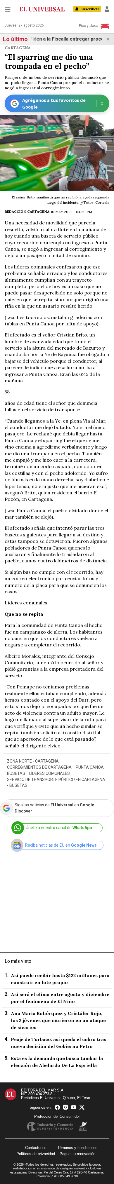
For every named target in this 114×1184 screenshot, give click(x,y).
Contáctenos (35, 1148)
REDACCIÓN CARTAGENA (27, 211)
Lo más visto (18, 961)
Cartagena (18, 47)
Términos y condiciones (77, 1148)
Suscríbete (90, 9)
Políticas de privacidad (35, 1154)
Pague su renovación (77, 1154)
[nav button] (8, 9)
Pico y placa (88, 26)
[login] (107, 9)
